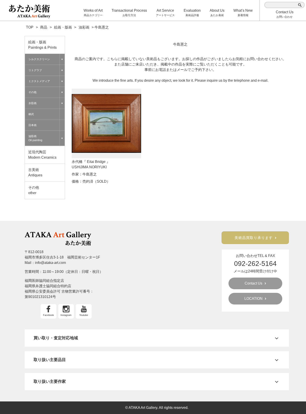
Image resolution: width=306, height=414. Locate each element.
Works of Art (93, 13)
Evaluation (192, 13)
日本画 (32, 125)
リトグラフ (35, 70)
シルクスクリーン (39, 59)
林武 (31, 114)
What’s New (243, 13)
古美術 (35, 172)
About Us (217, 13)
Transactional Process (129, 13)
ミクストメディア (39, 81)
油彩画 (35, 138)
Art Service (165, 13)
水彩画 (32, 103)
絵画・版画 (42, 44)
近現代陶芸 (42, 154)
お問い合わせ (284, 14)
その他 (32, 92)
